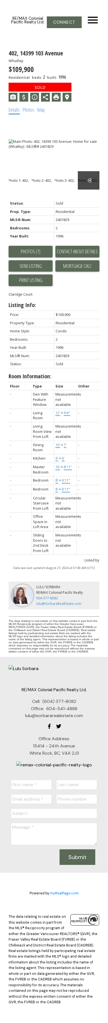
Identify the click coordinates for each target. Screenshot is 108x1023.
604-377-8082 (47, 598)
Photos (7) (30, 251)
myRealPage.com (64, 893)
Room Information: (30, 376)
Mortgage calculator (77, 266)
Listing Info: (22, 305)
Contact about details (77, 251)
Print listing (30, 280)
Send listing (30, 266)
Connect (64, 22)
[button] (64, 22)
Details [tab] (14, 109)
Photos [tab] (28, 109)
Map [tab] (41, 109)
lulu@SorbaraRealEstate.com (58, 603)
